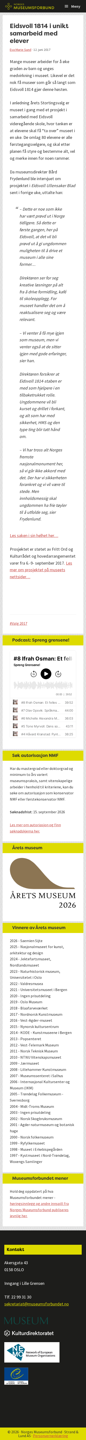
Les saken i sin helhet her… (34, 535)
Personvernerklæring (50, 1435)
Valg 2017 (19, 623)
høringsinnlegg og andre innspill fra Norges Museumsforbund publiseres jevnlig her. (39, 1209)
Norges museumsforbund (30, 6)
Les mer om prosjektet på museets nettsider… (41, 570)
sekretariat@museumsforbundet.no (36, 1304)
